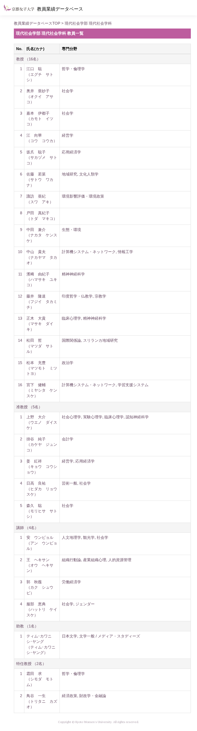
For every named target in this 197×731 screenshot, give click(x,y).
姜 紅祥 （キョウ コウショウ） (41, 466)
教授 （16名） (28, 59)
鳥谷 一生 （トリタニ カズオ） (41, 701)
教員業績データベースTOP (37, 23)
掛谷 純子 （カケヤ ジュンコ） (41, 444)
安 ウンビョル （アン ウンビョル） (41, 543)
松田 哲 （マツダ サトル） (39, 346)
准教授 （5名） (29, 407)
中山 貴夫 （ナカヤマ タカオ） (41, 257)
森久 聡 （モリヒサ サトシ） (41, 511)
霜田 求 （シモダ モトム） (39, 679)
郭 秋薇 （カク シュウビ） (39, 587)
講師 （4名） (27, 527)
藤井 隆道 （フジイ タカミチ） (41, 301)
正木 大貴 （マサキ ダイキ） (39, 323)
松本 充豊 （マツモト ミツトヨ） (41, 368)
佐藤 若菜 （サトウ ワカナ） (39, 179)
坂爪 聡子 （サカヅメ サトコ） (41, 157)
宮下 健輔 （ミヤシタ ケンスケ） (41, 390)
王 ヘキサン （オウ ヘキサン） (39, 565)
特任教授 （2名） (31, 663)
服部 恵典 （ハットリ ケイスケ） (41, 609)
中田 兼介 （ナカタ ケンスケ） (41, 235)
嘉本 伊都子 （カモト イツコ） (39, 118)
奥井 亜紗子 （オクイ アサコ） (39, 96)
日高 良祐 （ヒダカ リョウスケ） (41, 488)
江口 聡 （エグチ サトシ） (39, 74)
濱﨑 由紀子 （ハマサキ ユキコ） (41, 279)
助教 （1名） (27, 626)
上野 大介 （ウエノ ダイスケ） (41, 422)
